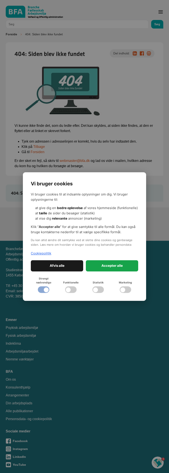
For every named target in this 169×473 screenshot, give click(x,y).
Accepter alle (112, 265)
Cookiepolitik (41, 253)
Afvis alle (57, 265)
